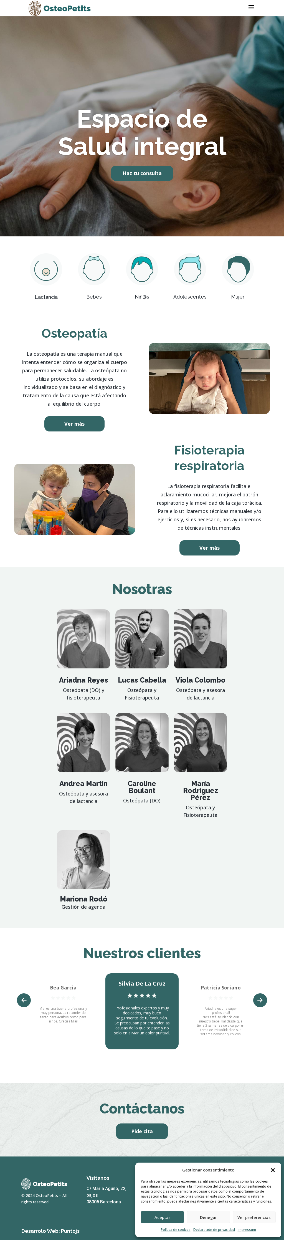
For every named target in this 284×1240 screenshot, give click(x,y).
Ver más (74, 423)
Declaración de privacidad (214, 1229)
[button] (273, 1170)
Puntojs (70, 1231)
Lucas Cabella (142, 680)
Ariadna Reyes (83, 680)
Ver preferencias (254, 1217)
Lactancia (46, 297)
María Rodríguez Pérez (200, 790)
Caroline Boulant (142, 787)
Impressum (247, 1229)
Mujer (238, 297)
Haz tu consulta (142, 173)
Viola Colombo (200, 680)
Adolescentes (190, 297)
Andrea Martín (83, 783)
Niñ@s (142, 297)
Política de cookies (176, 1229)
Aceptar (162, 1217)
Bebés (94, 297)
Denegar (208, 1217)
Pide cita (142, 1131)
